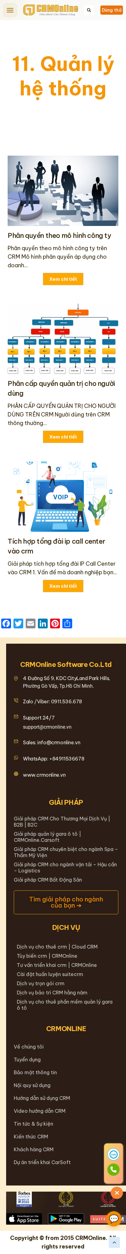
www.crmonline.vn (44, 775)
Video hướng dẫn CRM (39, 1111)
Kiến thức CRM (31, 1137)
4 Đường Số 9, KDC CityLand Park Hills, (66, 678)
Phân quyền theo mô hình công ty (59, 235)
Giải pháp (66, 802)
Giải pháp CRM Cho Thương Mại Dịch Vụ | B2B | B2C (62, 822)
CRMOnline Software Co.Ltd (66, 664)
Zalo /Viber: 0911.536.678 (52, 701)
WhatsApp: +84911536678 (53, 759)
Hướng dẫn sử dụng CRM (42, 1098)
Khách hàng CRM (34, 1149)
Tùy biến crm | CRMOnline (47, 956)
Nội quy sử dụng (32, 1085)
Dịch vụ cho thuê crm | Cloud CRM (57, 947)
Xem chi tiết (63, 279)
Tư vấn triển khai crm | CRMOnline (57, 965)
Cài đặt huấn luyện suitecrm (50, 974)
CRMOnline (66, 1028)
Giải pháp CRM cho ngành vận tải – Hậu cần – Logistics (65, 867)
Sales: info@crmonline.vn (51, 742)
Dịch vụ (66, 927)
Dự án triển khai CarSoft (42, 1162)
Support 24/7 (38, 718)
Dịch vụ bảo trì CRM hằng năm (52, 993)
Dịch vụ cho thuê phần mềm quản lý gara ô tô (65, 1005)
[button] (10, 10)
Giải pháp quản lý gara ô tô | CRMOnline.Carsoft (47, 837)
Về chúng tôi (29, 1047)
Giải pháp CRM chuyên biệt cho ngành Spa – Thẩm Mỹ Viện (66, 852)
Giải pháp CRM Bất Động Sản (48, 880)
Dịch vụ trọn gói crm (41, 983)
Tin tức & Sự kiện (33, 1124)
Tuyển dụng (27, 1059)
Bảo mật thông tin (35, 1072)
